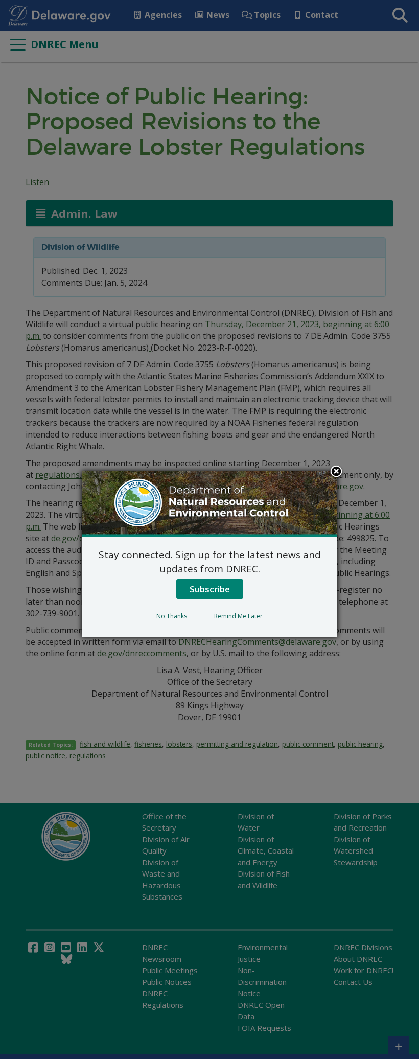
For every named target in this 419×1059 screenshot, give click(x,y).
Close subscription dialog (336, 472)
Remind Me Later (238, 616)
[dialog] (209, 554)
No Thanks (171, 616)
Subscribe (210, 589)
